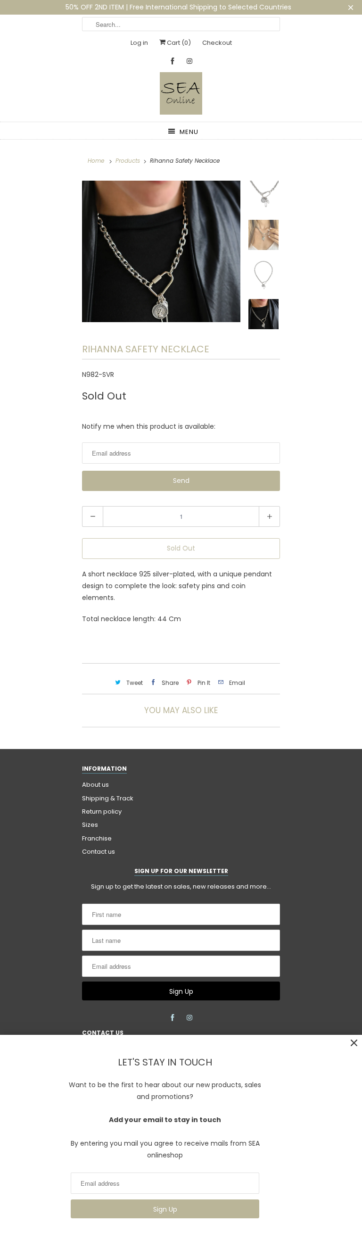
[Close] (354, 1043)
